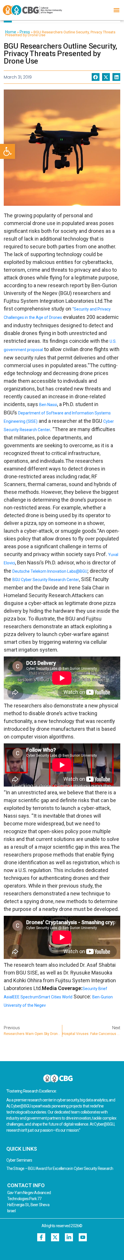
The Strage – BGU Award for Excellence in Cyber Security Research (59, 1168)
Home (10, 32)
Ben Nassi (48, 404)
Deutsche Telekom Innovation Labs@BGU (49, 571)
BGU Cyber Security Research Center (45, 579)
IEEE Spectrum (25, 997)
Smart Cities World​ (55, 997)
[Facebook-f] (41, 1237)
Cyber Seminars (19, 1160)
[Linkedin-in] (69, 1237)
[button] (7, 151)
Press (25, 32)
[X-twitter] (55, 1237)
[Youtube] (83, 1237)
